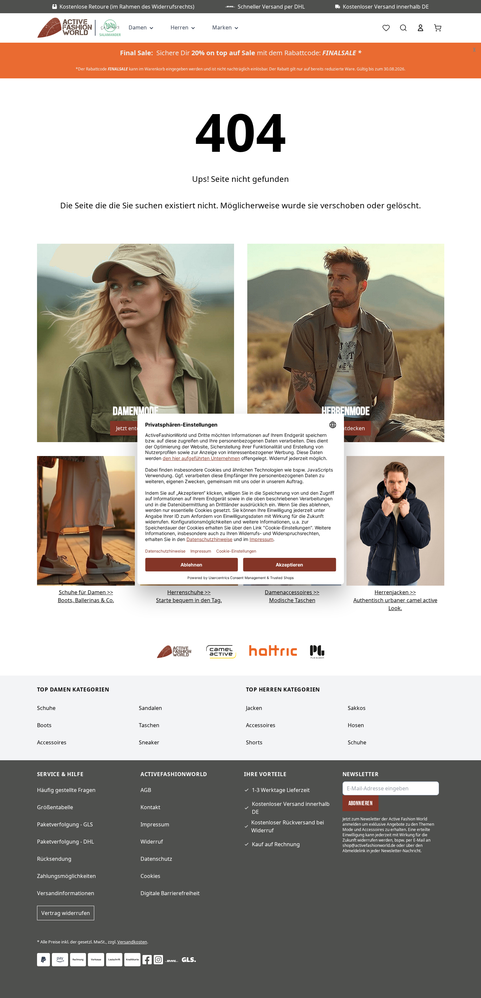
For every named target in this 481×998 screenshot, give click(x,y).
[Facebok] (147, 959)
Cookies (150, 876)
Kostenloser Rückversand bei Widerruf (287, 826)
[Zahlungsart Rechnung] (78, 960)
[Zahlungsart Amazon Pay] (60, 959)
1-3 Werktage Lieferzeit (281, 790)
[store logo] (66, 27)
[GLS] (188, 960)
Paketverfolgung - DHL (65, 841)
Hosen (356, 725)
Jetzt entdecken (135, 428)
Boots (44, 725)
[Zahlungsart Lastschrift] (114, 960)
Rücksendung (54, 858)
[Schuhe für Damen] (86, 520)
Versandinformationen (65, 893)
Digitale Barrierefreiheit (170, 893)
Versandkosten (132, 942)
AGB (145, 790)
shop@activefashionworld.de (368, 845)
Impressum (154, 824)
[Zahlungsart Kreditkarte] (132, 960)
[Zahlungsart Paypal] (43, 959)
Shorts (254, 742)
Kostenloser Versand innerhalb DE (291, 807)
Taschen (149, 725)
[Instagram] (158, 959)
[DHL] (171, 961)
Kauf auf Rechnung (276, 844)
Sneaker (149, 742)
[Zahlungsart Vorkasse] (96, 960)
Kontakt (150, 807)
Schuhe (46, 708)
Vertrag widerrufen (65, 913)
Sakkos (357, 708)
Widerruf (151, 841)
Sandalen (150, 708)
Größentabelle (55, 807)
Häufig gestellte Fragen (66, 790)
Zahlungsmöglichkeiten (66, 876)
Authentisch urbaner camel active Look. (395, 600)
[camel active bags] (395, 520)
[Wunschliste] (386, 28)
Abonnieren (360, 803)
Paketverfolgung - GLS (65, 824)
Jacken (254, 708)
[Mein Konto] (420, 28)
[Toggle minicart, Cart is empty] (438, 28)
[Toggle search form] (403, 28)
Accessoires (51, 742)
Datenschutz (156, 858)
